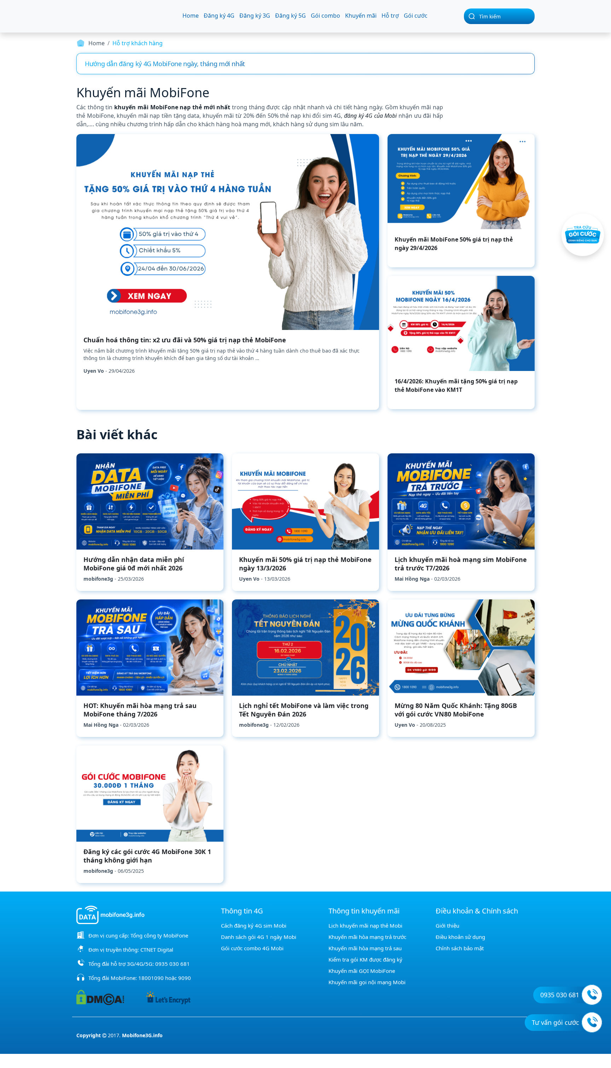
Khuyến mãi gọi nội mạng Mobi (367, 982)
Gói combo (325, 15)
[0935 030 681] (592, 995)
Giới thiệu (447, 925)
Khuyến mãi (361, 15)
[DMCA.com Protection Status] (100, 997)
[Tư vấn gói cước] (592, 1022)
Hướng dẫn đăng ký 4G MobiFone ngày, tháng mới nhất (165, 63)
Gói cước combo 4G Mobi (252, 948)
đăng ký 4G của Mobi (370, 116)
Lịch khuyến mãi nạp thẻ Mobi (365, 925)
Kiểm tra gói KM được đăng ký (365, 959)
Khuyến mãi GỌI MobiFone (361, 970)
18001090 (151, 977)
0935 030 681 (172, 963)
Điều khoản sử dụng (460, 936)
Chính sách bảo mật (460, 948)
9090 (184, 977)
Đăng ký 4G (219, 15)
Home (190, 15)
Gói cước (415, 15)
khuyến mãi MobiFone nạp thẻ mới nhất (172, 107)
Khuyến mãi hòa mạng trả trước (367, 936)
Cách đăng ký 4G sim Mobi (253, 925)
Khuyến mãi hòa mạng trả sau (365, 948)
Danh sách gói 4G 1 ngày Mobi (258, 936)
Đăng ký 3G (254, 15)
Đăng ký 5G (290, 15)
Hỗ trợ (390, 15)
